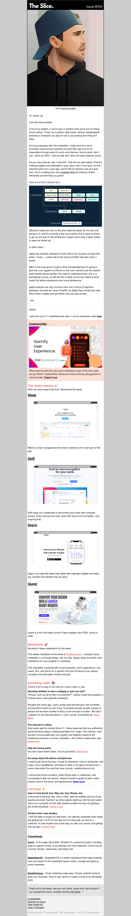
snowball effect (67, 172)
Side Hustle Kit (35, 904)
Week (32, 395)
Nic (40, 912)
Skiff (31, 458)
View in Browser (36, 907)
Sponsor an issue (37, 901)
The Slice (75, 891)
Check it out (56, 806)
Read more (34, 741)
